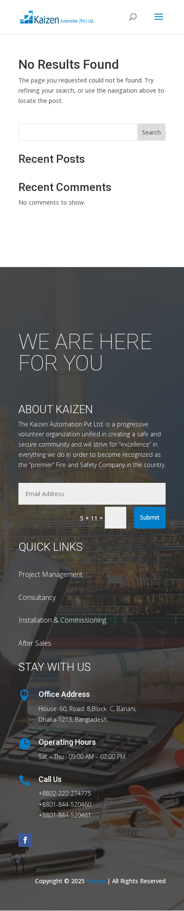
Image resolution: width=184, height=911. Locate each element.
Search (151, 132)
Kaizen (95, 881)
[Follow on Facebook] (25, 840)
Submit (150, 517)
